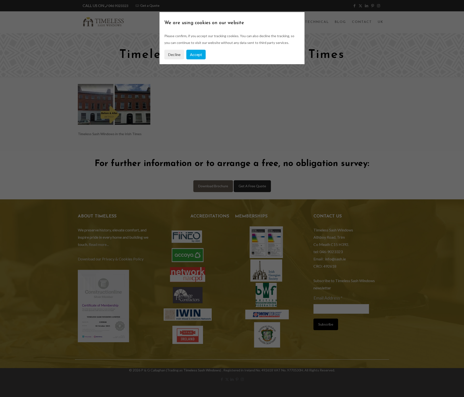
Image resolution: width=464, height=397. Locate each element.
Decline (174, 54)
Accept (196, 54)
